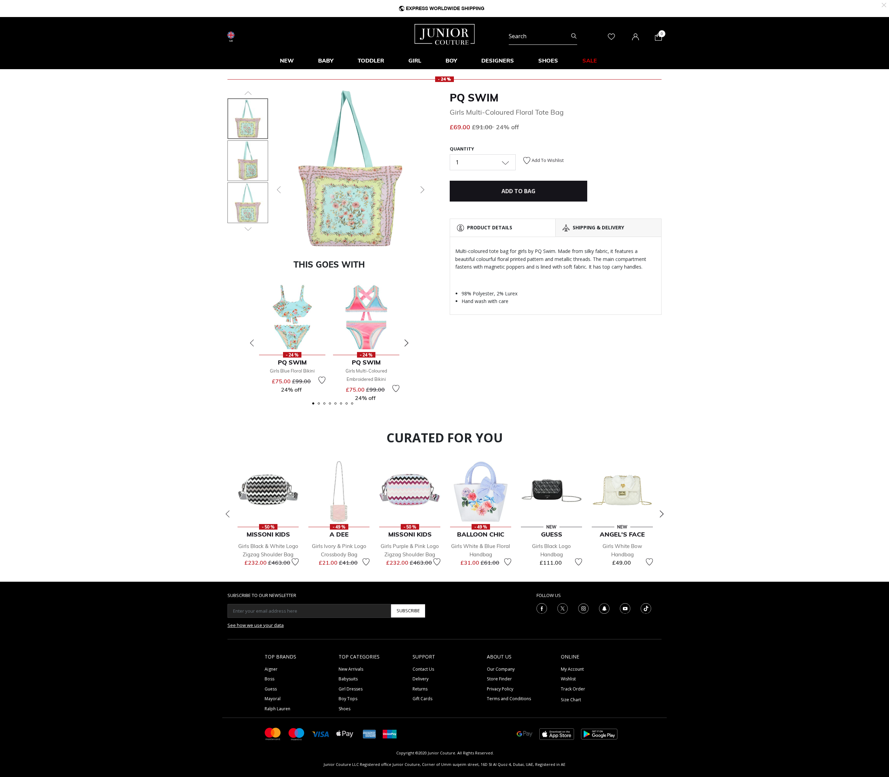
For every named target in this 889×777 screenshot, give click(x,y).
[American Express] (369, 733)
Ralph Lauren (277, 709)
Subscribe (408, 610)
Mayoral (273, 699)
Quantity (462, 149)
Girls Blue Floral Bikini (292, 371)
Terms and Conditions (509, 699)
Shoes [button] (548, 60)
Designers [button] (497, 60)
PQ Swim (474, 97)
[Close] (884, 4)
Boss (269, 679)
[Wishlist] (321, 380)
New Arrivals (351, 669)
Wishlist (568, 679)
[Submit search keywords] (574, 36)
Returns (420, 689)
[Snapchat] (604, 608)
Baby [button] (325, 60)
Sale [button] (589, 60)
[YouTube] (625, 608)
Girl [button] (414, 60)
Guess (271, 689)
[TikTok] (646, 608)
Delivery (421, 679)
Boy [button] (451, 60)
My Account (572, 669)
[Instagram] (583, 608)
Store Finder (499, 679)
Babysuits (348, 679)
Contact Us (423, 669)
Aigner (271, 669)
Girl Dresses (351, 689)
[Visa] (320, 733)
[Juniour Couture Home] (445, 34)
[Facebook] (542, 608)
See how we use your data (255, 625)
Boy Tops (348, 699)
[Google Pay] (524, 733)
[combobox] (543, 36)
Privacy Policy (500, 689)
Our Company (501, 669)
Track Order (573, 689)
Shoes (344, 709)
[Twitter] (562, 608)
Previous (252, 343)
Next (406, 343)
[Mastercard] (273, 733)
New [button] (287, 60)
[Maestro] (296, 733)
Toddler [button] (371, 60)
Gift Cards (422, 699)
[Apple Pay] (345, 733)
